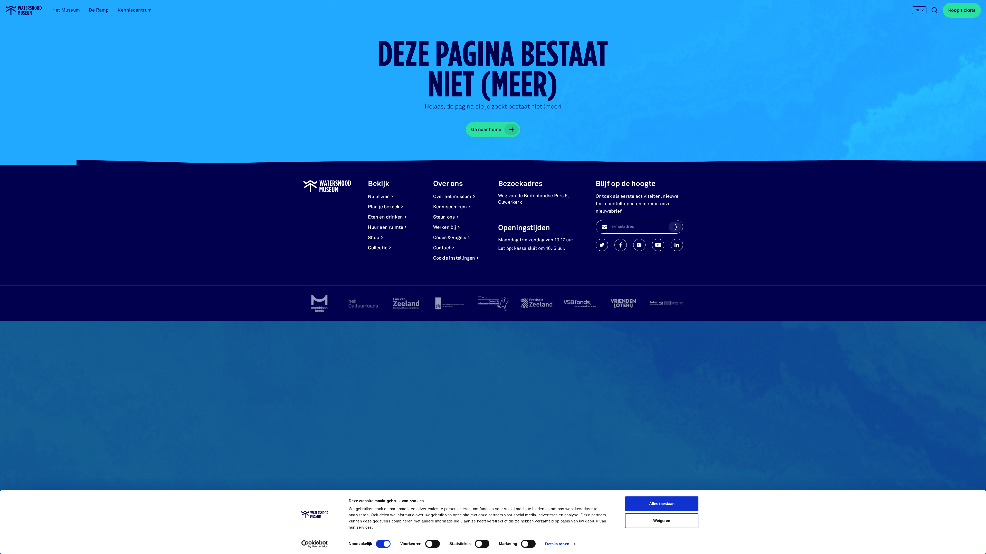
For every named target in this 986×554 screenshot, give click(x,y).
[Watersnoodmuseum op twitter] (602, 245)
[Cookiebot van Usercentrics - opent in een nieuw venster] (314, 544)
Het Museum (66, 10)
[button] (675, 227)
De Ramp (99, 10)
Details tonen (557, 544)
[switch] (432, 544)
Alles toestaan (662, 503)
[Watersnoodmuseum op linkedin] (677, 245)
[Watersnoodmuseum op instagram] (639, 245)
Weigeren (661, 520)
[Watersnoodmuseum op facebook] (620, 245)
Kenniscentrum (134, 10)
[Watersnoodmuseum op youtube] (658, 245)
